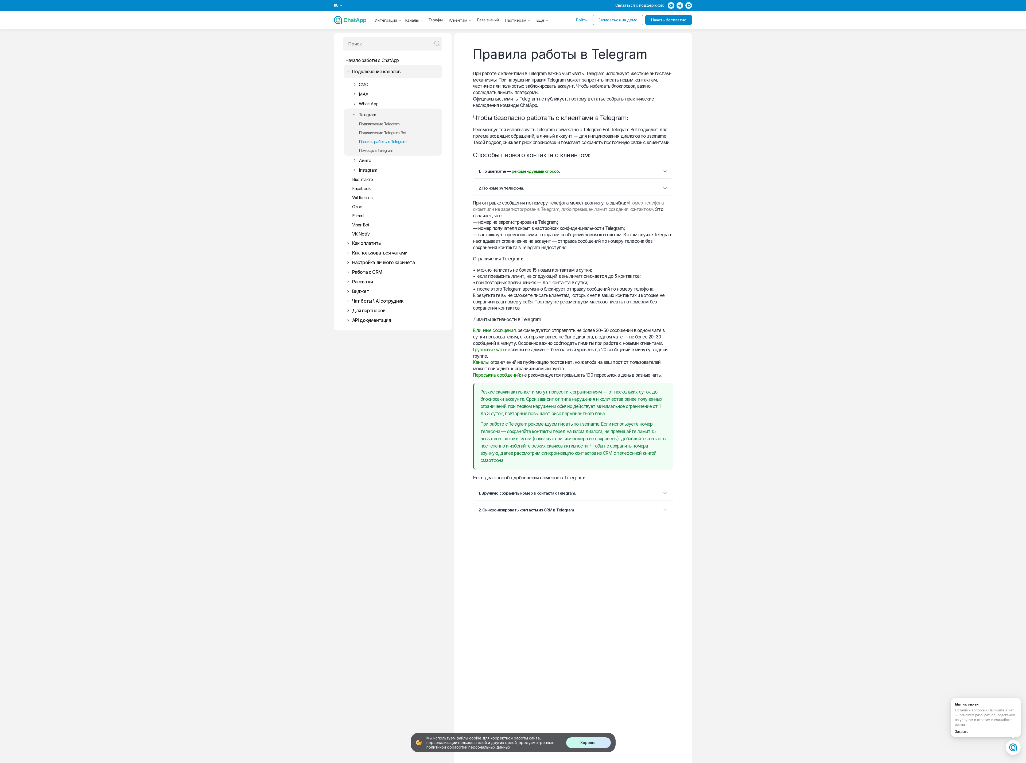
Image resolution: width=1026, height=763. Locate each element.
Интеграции (386, 20)
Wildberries (362, 197)
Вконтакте (362, 179)
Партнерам (515, 20)
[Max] (688, 5)
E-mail (357, 215)
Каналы (412, 20)
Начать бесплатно (668, 19)
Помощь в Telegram (376, 150)
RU (336, 5)
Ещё (540, 20)
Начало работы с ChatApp (372, 60)
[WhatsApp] (671, 5)
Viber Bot (360, 225)
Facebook (361, 188)
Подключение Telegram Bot (382, 132)
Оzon (357, 206)
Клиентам (458, 20)
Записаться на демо (618, 19)
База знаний (488, 19)
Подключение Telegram (379, 123)
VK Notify (361, 234)
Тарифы (435, 19)
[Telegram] (680, 5)
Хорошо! (588, 742)
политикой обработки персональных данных (468, 747)
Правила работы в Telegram (383, 141)
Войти (582, 19)
